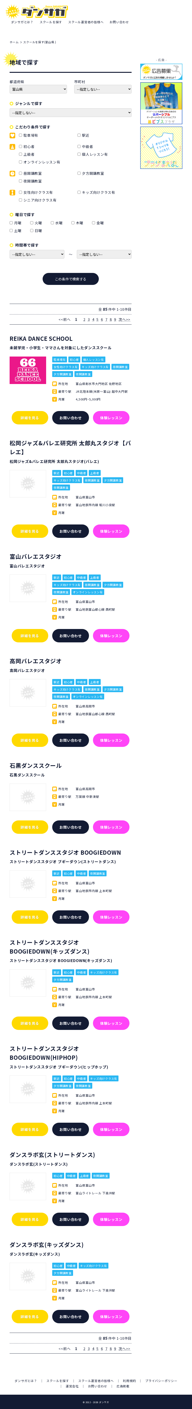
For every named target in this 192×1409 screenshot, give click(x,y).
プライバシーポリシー (161, 1380)
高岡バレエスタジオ (36, 661)
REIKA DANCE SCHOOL (41, 338)
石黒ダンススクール (36, 765)
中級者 (87, 146)
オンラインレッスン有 (41, 161)
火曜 (39, 222)
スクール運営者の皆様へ (85, 22)
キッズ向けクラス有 (98, 192)
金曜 (101, 222)
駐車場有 (30, 135)
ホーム (14, 42)
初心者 (28, 146)
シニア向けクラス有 (40, 200)
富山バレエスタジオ (36, 556)
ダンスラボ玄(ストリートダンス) (52, 1154)
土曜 (18, 230)
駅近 (85, 135)
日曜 (39, 230)
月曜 (18, 222)
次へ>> (124, 319)
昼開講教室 (32, 173)
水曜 (59, 222)
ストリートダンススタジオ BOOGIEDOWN (65, 852)
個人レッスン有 (95, 154)
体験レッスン (111, 417)
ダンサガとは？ (22, 22)
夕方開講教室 (93, 173)
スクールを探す (51, 22)
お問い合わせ (119, 22)
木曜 (80, 222)
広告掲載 (123, 1386)
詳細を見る (30, 417)
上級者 (28, 154)
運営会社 (72, 1386)
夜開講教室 (32, 181)
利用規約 (129, 1380)
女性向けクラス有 (38, 192)
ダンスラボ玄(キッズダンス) (47, 1244)
